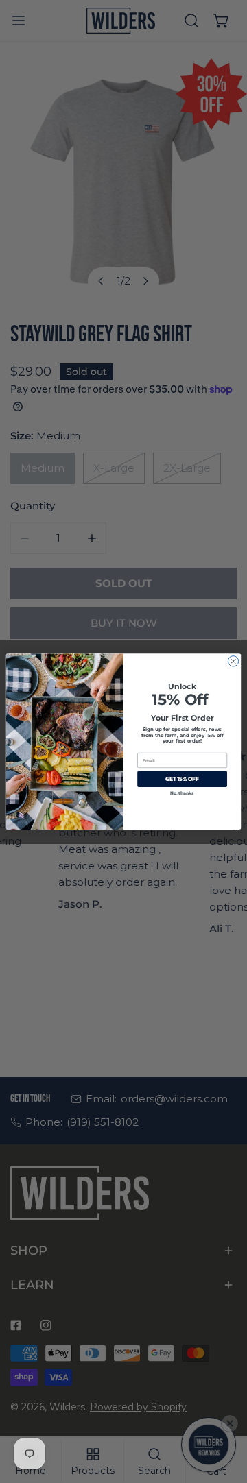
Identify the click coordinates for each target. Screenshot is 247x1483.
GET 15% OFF (182, 779)
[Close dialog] (233, 661)
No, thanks (182, 793)
